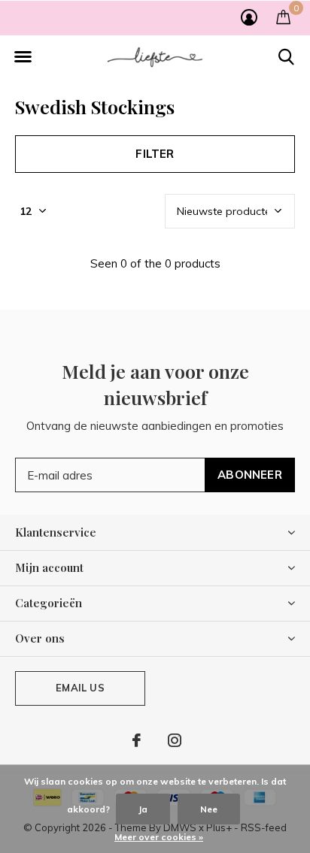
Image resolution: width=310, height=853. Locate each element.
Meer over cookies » (158, 836)
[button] (22, 57)
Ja (142, 809)
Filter (154, 154)
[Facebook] (136, 740)
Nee (208, 809)
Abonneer (249, 474)
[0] (283, 17)
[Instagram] (174, 740)
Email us (80, 688)
